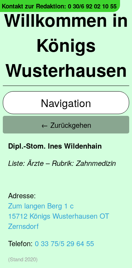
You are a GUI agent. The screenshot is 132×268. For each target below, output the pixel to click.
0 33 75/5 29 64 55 (64, 243)
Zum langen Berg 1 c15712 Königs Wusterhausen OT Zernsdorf (58, 215)
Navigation (66, 102)
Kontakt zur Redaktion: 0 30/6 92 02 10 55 (59, 6)
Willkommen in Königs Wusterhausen (66, 44)
